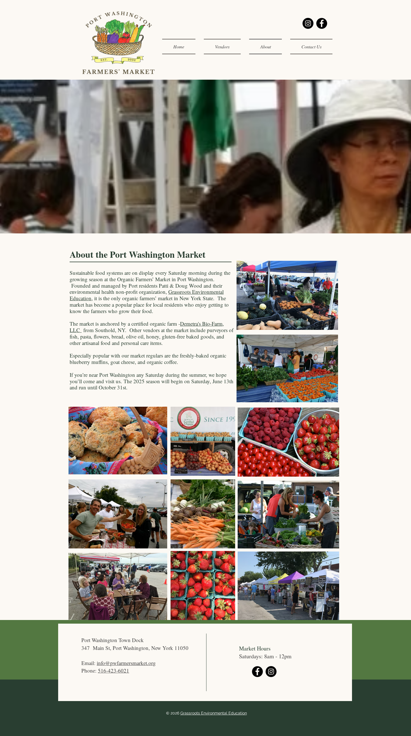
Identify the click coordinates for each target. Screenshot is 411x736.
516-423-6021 (113, 670)
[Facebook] (321, 23)
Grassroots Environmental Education (213, 713)
